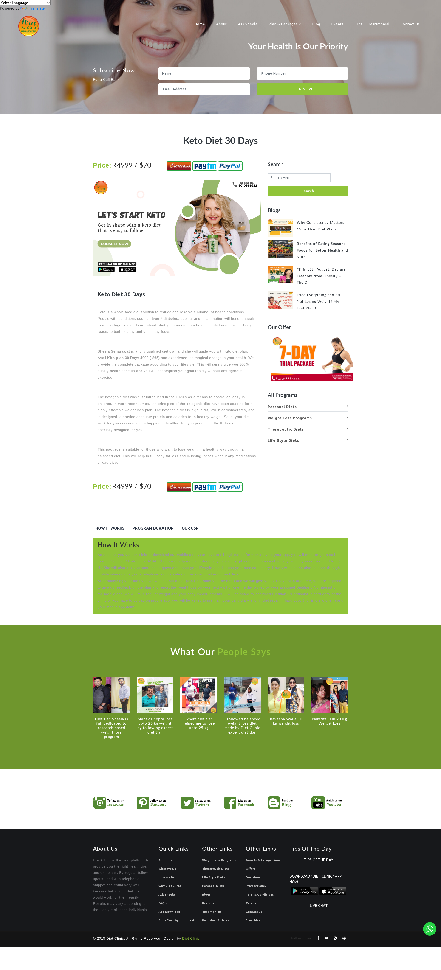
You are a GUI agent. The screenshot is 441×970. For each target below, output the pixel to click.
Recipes (208, 903)
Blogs (206, 894)
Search (308, 191)
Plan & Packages (284, 24)
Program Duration (153, 528)
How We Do (166, 877)
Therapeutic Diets (286, 429)
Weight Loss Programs (290, 418)
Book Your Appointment (176, 920)
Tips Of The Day (318, 860)
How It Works (109, 528)
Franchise (253, 920)
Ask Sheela (247, 24)
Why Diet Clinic (169, 885)
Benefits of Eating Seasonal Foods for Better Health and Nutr (322, 250)
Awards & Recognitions (263, 860)
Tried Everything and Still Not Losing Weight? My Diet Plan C (320, 301)
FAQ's (162, 903)
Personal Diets (282, 407)
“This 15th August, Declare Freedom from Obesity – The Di (321, 276)
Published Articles (215, 920)
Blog (316, 24)
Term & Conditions (260, 894)
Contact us (254, 911)
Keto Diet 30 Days (121, 294)
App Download (169, 911)
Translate (37, 8)
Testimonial (379, 24)
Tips (358, 24)
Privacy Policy (256, 885)
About (221, 24)
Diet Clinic (191, 938)
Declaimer (253, 877)
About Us (165, 860)
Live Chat (319, 905)
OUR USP (190, 528)
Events (337, 24)
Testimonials (212, 911)
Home (199, 24)
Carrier (251, 903)
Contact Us (410, 24)
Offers (251, 868)
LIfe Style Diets (283, 440)
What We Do (167, 868)
